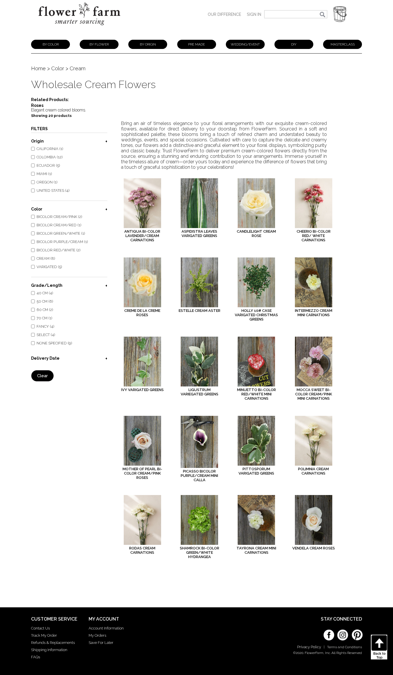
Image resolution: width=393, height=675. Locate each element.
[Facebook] (328, 632)
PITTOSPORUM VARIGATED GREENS (256, 471)
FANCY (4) (45, 326)
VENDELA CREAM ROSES (313, 548)
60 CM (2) (45, 310)
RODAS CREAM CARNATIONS (142, 550)
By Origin (148, 44)
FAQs (35, 657)
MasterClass (343, 44)
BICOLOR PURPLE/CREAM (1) (62, 242)
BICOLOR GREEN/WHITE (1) (61, 233)
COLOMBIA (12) (50, 157)
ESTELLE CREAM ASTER (199, 310)
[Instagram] (342, 632)
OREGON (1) (47, 182)
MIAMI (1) (44, 174)
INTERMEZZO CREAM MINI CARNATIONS (313, 312)
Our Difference (224, 14)
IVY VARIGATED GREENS (142, 390)
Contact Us (40, 628)
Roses (37, 105)
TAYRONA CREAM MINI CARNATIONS (256, 550)
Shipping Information (49, 650)
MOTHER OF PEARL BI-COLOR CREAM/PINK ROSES (142, 473)
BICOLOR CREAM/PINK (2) (59, 217)
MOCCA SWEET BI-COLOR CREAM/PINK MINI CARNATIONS (313, 394)
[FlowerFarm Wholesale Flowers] (79, 28)
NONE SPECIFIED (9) (54, 343)
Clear (42, 375)
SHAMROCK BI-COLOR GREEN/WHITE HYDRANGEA (199, 552)
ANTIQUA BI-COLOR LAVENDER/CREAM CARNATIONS (142, 235)
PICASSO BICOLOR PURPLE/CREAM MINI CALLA (199, 475)
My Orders (97, 635)
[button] (340, 14)
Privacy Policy (309, 647)
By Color (51, 44)
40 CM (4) (45, 293)
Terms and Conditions (344, 647)
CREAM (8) (46, 258)
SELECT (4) (46, 335)
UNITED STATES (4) (53, 190)
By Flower (99, 44)
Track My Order (44, 635)
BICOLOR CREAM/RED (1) (59, 225)
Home (38, 68)
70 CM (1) (44, 318)
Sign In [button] (254, 14)
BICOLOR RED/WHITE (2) (59, 250)
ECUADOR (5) (48, 165)
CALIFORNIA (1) (50, 149)
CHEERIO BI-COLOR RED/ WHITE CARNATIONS (314, 235)
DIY (293, 44)
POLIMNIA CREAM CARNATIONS (313, 471)
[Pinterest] (356, 632)
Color (57, 68)
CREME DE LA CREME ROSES (142, 312)
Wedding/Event (245, 44)
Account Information (106, 628)
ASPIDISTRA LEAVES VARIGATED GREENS (199, 233)
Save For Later (101, 642)
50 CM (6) (45, 301)
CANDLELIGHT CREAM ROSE (256, 233)
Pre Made (196, 44)
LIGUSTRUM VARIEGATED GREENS (199, 392)
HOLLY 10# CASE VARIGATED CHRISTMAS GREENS (256, 314)
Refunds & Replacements (53, 642)
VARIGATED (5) (49, 267)
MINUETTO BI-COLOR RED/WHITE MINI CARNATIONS (256, 394)
